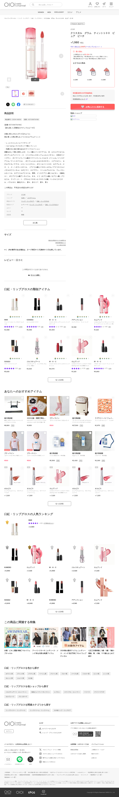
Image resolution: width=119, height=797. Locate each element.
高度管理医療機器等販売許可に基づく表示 (43, 774)
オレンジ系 (9, 678)
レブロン (57, 692)
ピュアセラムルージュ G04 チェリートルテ (13, 490)
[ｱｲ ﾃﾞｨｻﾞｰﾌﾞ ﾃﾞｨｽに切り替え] (55, 317)
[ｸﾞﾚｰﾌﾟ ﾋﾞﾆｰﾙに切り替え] (57, 358)
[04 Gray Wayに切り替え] (84, 358)
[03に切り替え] (14, 316)
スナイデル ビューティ (72, 692)
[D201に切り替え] (33, 317)
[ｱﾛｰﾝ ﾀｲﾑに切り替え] (57, 316)
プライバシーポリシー (18, 772)
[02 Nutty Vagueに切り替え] (80, 358)
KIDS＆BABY (59, 12)
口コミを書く (35, 275)
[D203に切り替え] (37, 316)
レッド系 (106, 674)
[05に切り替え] (19, 316)
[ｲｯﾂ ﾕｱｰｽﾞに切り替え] (61, 316)
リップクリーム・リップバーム (39, 710)
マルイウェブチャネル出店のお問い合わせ (68, 774)
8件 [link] (110, 326)
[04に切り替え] (17, 316)
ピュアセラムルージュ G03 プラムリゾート (81, 490)
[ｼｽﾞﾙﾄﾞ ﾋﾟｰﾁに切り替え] (61, 358)
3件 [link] (20, 368)
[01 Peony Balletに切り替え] (78, 358)
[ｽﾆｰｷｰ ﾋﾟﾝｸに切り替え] (63, 358)
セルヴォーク (10, 696)
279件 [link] (20, 326)
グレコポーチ (23, 696)
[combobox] (46, 4)
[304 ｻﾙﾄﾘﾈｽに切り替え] (100, 358)
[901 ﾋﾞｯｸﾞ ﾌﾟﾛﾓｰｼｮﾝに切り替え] (108, 358)
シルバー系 (20, 678)
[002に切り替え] (80, 316)
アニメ (78, 12)
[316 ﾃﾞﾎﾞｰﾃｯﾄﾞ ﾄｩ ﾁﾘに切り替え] (104, 358)
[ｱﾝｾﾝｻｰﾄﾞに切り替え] (59, 316)
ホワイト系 (9, 674)
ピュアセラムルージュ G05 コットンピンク (104, 490)
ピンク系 (96, 674)
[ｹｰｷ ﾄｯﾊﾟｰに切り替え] (59, 358)
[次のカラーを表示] (21, 317)
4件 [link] (42, 326)
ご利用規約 (7, 772)
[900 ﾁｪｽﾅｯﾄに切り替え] (106, 358)
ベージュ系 (42, 674)
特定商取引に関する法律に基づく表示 (98, 772)
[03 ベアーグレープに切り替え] (106, 316)
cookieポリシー (81, 772)
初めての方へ (95, 754)
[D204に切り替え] (39, 316)
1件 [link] (65, 326)
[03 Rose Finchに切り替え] (82, 358)
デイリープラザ (99, 692)
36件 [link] (87, 368)
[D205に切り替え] (41, 316)
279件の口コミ (48, 523)
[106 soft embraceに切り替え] (37, 358)
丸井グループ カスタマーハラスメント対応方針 (62, 772)
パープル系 (74, 674)
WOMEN (41, 12)
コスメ (69, 12)
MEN (49, 12)
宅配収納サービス (9, 777)
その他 (30, 678)
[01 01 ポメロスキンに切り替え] (102, 316)
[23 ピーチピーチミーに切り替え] (100, 317)
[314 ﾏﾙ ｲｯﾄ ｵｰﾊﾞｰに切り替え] (102, 358)
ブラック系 (20, 674)
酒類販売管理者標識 (24, 774)
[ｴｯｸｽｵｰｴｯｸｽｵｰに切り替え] (55, 358)
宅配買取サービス (95, 774)
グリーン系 (53, 674)
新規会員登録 (74, 749)
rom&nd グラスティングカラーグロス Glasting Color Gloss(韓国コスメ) (59, 490)
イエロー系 (86, 674)
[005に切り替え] (84, 316)
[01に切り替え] (10, 317)
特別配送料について (79, 99)
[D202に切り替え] (35, 316)
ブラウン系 (31, 674)
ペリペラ (87, 692)
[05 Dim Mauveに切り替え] (86, 358)
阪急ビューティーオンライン (41, 692)
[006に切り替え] (86, 316)
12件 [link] (110, 368)
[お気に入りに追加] (23, 295)
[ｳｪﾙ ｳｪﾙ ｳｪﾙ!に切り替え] (63, 316)
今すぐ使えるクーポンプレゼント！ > (86, 47)
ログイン (9, 731)
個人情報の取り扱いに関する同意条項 (38, 772)
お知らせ (94, 758)
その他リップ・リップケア (62, 710)
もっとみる (59, 380)
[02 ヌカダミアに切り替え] (104, 316)
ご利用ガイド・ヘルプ (97, 749)
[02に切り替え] (12, 316)
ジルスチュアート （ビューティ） (16, 692)
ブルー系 (64, 674)
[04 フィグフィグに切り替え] (108, 316)
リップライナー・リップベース (15, 710)
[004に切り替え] (82, 316)
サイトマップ (84, 774)
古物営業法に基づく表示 (10, 774)
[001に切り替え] (78, 317)
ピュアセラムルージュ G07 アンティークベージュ (36, 490)
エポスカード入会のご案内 (78, 754)
